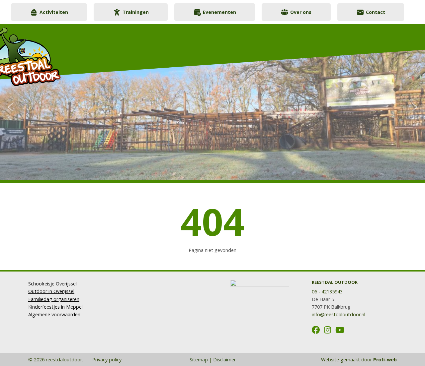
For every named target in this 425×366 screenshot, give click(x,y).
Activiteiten (54, 12)
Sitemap (199, 359)
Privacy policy (106, 359)
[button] (10, 107)
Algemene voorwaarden (54, 314)
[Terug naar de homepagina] (61, 53)
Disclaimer (224, 359)
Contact (375, 12)
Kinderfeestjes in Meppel (55, 307)
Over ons (300, 12)
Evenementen (219, 12)
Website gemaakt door (359, 359)
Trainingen (136, 12)
